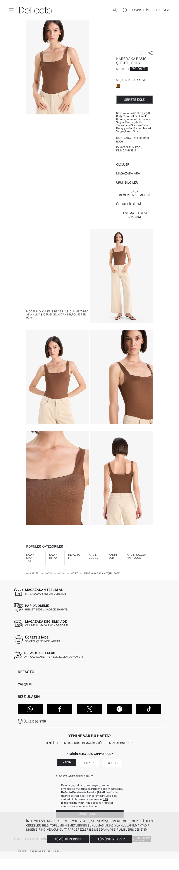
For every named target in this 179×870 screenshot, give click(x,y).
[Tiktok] (148, 709)
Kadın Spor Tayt (30, 557)
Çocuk (112, 763)
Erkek (89, 763)
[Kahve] (118, 86)
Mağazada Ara (128, 173)
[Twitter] (89, 709)
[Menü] (11, 10)
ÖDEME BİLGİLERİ (128, 204)
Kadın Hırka (53, 556)
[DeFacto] (35, 10)
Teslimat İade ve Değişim (134, 214)
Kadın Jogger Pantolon (136, 556)
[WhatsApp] (30, 709)
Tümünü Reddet (67, 839)
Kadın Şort (112, 556)
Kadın (67, 762)
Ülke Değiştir (35, 721)
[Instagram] (119, 709)
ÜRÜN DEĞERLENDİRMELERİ (134, 193)
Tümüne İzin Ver (111, 839)
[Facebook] (59, 709)
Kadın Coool (93, 556)
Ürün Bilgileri (127, 182)
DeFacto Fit (74, 556)
